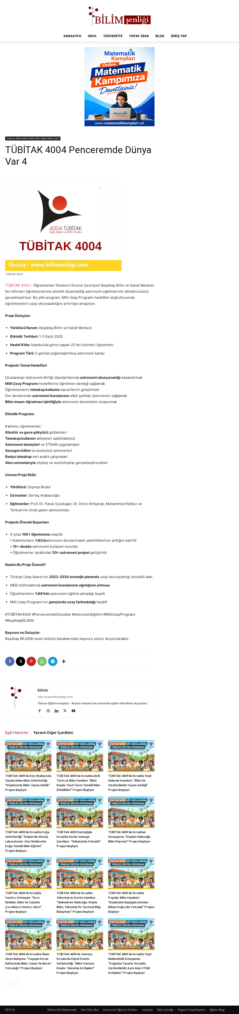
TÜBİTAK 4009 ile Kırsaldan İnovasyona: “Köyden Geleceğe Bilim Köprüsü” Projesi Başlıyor (129, 836)
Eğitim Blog (217, 1010)
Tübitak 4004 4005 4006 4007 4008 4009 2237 (33, 138)
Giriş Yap (179, 36)
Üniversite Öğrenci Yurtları (120, 1010)
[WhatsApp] (42, 661)
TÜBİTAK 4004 (17, 285)
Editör (43, 690)
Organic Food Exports (191, 1010)
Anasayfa (72, 36)
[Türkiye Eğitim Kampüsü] (119, 15)
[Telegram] (52, 661)
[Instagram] (50, 711)
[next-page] (15, 982)
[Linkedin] (58, 711)
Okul (92, 36)
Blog (159, 36)
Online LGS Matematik (61, 1010)
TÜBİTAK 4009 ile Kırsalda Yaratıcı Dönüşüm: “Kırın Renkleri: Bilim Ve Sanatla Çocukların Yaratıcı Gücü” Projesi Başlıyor (23, 902)
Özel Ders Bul (89, 1010)
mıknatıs (147, 1010)
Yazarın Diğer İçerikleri (53, 732)
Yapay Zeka (139, 36)
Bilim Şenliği (165, 1010)
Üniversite (113, 36)
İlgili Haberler (17, 732)
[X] (20, 661)
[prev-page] (8, 982)
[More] (64, 661)
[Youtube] (75, 711)
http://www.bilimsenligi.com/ (55, 696)
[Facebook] (9, 661)
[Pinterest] (31, 661)
